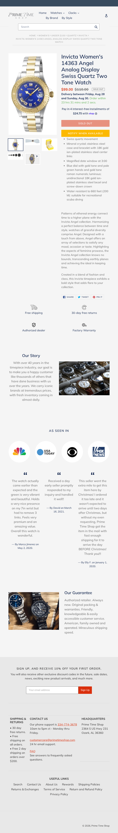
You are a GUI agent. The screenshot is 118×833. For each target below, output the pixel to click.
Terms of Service (54, 789)
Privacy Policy (59, 794)
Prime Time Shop (100, 825)
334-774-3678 (67, 724)
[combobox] (58, 27)
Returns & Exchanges (25, 789)
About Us (51, 784)
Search (17, 784)
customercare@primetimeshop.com (52, 740)
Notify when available (85, 133)
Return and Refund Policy (86, 789)
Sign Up (85, 690)
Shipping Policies (89, 784)
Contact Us (34, 784)
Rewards (68, 784)
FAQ (32, 751)
